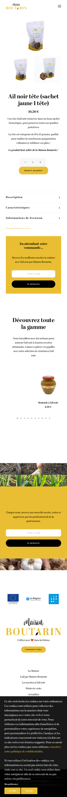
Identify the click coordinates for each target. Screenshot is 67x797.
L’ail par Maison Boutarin (33, 677)
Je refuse (12, 790)
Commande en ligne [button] (33, 649)
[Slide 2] (47, 69)
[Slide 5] (32, 418)
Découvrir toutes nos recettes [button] (18, 228)
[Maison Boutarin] (16, 6)
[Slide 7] (39, 418)
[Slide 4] (28, 418)
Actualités (33, 694)
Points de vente (33, 688)
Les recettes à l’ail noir (33, 683)
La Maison (33, 671)
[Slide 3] (24, 418)
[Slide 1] (19, 69)
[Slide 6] (35, 418)
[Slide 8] (42, 418)
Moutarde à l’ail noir (19, 402)
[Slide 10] (49, 418)
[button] (59, 6)
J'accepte (29, 790)
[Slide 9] (46, 418)
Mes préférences (11, 784)
